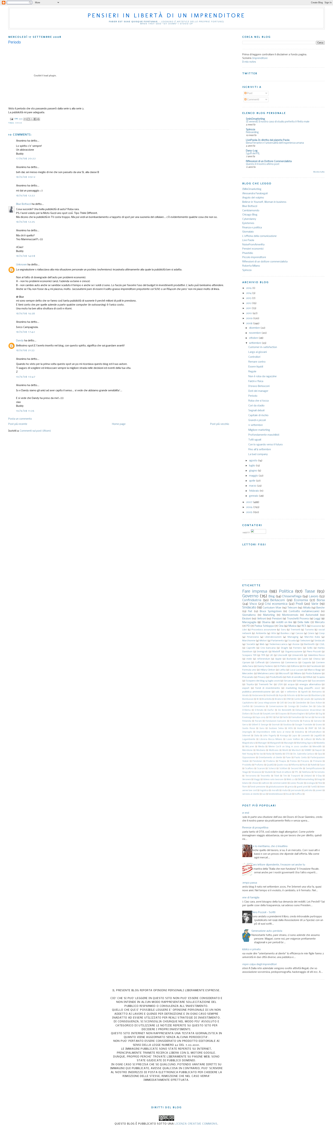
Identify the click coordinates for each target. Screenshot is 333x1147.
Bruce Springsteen (271, 611)
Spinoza (250, 129)
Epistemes (248, 223)
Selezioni (305, 640)
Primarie (317, 761)
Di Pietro (282, 666)
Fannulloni (296, 717)
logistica (264, 790)
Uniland (308, 776)
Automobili (312, 615)
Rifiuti (309, 677)
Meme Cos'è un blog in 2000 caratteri (288, 747)
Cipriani (246, 662)
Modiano (260, 750)
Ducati (256, 714)
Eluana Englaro (297, 714)
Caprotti (250, 648)
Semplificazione (314, 769)
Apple (278, 659)
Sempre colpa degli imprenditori (258, 964)
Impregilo (247, 732)
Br (258, 699)
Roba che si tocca (258, 400)
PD (248, 626)
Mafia (319, 739)
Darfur (270, 710)
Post (249, 93)
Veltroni (261, 618)
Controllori (254, 357)
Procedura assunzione (263, 629)
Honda (300, 728)
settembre (255, 343)
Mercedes (247, 673)
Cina (281, 626)
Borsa (321, 600)
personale (296, 790)
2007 (249, 502)
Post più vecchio (219, 424)
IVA (319, 728)
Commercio (291, 662)
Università (297, 655)
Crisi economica (276, 604)
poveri (319, 790)
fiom (244, 787)
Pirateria (270, 761)
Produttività (276, 677)
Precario (305, 761)
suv (264, 794)
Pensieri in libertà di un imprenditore (166, 15)
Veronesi (246, 780)
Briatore (279, 699)
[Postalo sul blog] (28, 119)
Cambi (297, 699)
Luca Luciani (297, 670)
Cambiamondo (250, 210)
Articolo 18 (292, 696)
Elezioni (246, 618)
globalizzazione (276, 787)
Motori (263, 640)
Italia (256, 736)
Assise (296, 644)
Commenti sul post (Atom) (35, 431)
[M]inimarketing (306, 780)
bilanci (245, 783)
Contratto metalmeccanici (304, 611)
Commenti (252, 99)
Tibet (276, 776)
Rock (304, 765)
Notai (269, 754)
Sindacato (249, 607)
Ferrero (318, 717)
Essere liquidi (255, 366)
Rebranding (252, 132)
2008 (249, 323)
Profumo (259, 765)
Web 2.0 (291, 780)
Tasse (310, 591)
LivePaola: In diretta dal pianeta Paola (267, 140)
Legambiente (248, 739)
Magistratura (248, 743)
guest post (302, 787)
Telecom (292, 607)
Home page (119, 424)
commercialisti (279, 783)
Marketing (269, 615)
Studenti (268, 772)
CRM (288, 699)
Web (262, 644)
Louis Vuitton (293, 739)
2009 (249, 318)
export (245, 688)
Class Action (316, 703)
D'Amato (259, 710)
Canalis (306, 699)
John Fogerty (269, 736)
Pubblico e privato (250, 949)
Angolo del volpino (253, 197)
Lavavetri (305, 736)
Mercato (320, 622)
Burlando (292, 659)
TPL (296, 772)
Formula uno (249, 670)
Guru (261, 728)
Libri (244, 629)
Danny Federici (265, 666)
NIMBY (308, 750)
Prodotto (246, 765)
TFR (263, 655)
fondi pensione (257, 787)
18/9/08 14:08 (25, 256)
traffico (298, 794)
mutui (285, 790)
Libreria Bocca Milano (270, 739)
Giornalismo (249, 615)
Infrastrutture (315, 732)
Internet (246, 736)
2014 (249, 293)
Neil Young (247, 754)
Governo (250, 596)
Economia (301, 600)
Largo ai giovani (257, 352)
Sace (322, 765)
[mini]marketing (255, 119)
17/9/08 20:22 (26, 158)
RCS (304, 626)
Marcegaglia (249, 622)
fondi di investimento (267, 688)
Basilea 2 (286, 633)
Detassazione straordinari (308, 710)
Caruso (299, 633)
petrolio (308, 790)
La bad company (258, 454)
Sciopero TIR (249, 655)
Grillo (310, 648)
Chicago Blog (249, 214)
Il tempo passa (248, 882)
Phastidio (247, 253)
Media (261, 747)
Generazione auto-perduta (266, 931)
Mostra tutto (319, 172)
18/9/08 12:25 (25, 221)
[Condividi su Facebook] (35, 119)
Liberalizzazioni (273, 637)
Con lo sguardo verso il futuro (265, 444)
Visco (253, 604)
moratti (275, 790)
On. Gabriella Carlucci (303, 754)
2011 (249, 308)
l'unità (314, 787)
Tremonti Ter (266, 684)
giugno (253, 470)
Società (250, 644)
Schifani (283, 769)
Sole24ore (302, 681)
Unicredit (282, 655)
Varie (314, 604)
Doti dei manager (258, 391)
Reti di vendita (294, 677)
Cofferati (260, 662)
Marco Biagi (314, 670)
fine (320, 783)
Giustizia (287, 725)
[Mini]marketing (251, 189)
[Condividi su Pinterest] (38, 119)
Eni (304, 666)
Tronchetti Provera (298, 618)
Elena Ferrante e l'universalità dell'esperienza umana (275, 143)
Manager (262, 743)
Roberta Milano (251, 265)
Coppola (306, 662)
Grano (319, 725)
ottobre (254, 338)
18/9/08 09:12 (25, 177)
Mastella (320, 743)
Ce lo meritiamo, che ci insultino (269, 846)
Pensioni (277, 618)
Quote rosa (282, 765)
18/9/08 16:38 (25, 313)
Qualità (270, 765)
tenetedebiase (276, 794)
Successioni (318, 681)
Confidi (245, 706)
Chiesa (317, 659)
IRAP (310, 728)
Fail (277, 717)
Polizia (293, 761)
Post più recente (17, 424)
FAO (271, 717)
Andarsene (257, 696)
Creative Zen (306, 706)
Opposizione (248, 758)
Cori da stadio (256, 405)
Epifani (311, 714)
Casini (305, 659)
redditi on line (284, 622)
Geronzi (318, 721)
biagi (319, 780)
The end (244, 813)
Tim (285, 776)
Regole (252, 371)
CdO (282, 703)
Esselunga (247, 717)
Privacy (262, 677)
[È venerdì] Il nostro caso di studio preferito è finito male (277, 122)
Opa (320, 754)
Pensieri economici (252, 248)
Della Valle (303, 622)
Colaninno (275, 662)
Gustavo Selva (276, 728)
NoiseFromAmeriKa (253, 244)
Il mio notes (249, 62)
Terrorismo (251, 776)
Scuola (292, 640)
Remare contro (257, 361)
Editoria (295, 666)
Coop (322, 633)
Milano (297, 673)
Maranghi (288, 743)
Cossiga (292, 706)
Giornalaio (248, 231)
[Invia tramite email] (25, 119)
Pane (288, 758)
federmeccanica (278, 644)
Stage (245, 772)
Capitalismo (248, 703)
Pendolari (257, 761)
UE (271, 655)
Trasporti (295, 776)
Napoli (318, 750)
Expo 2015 (260, 717)
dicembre (255, 328)
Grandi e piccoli (257, 420)
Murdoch (296, 750)
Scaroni (261, 769)
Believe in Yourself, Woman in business (264, 202)
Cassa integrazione (266, 703)
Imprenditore (260, 58)
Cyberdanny (249, 219)
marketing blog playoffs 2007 (303, 688)
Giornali (276, 725)
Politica (286, 591)
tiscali (289, 794)
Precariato (248, 677)
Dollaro (246, 714)
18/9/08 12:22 (25, 195)
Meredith (317, 747)
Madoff (276, 651)
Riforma (295, 765)
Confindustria (251, 600)
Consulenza (259, 706)
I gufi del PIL (253, 153)
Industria (299, 732)
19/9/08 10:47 (25, 376)
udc (278, 692)
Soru (283, 629)
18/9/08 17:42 (25, 332)
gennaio (254, 496)
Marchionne (248, 640)
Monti (285, 750)
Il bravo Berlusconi (259, 386)
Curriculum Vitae (272, 607)
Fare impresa (254, 591)
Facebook (315, 666)
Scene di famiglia (249, 897)
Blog (271, 596)
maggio (254, 475)
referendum (263, 659)
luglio (252, 465)
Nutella (278, 754)
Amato (245, 696)
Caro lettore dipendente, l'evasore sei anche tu (278, 864)
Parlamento (277, 640)
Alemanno (317, 692)
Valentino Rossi (316, 655)
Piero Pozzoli (314, 651)
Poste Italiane (313, 673)
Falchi (285, 717)
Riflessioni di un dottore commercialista (265, 261)
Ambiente (261, 633)
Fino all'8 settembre (259, 449)
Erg (320, 714)
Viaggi (257, 780)
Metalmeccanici (266, 673)
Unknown (21, 264)
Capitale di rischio (258, 415)
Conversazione (276, 706)
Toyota (250, 684)
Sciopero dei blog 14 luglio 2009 (263, 681)
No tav (259, 754)
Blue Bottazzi (23, 204)
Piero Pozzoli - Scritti (263, 912)
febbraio (254, 491)
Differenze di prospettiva (254, 827)
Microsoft (284, 673)
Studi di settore (284, 772)
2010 (249, 313)
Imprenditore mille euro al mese (273, 732)
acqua (291, 684)
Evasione (316, 626)
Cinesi (311, 633)
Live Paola (248, 240)
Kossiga (284, 736)
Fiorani (258, 721)
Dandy (20, 340)
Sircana (288, 681)
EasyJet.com (269, 714)
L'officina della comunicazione (259, 236)
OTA (287, 754)
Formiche (294, 721)
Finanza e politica (252, 227)
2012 (249, 303)
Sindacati (319, 640)
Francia (306, 721)
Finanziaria (253, 637)
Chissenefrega (291, 596)
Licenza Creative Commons (196, 1123)
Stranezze (256, 772)
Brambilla (267, 699)
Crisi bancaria (268, 648)
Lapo (294, 736)
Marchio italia (312, 637)
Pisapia (282, 761)
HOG (290, 728)
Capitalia (318, 699)
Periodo (252, 396)
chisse (18, 123)
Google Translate (303, 725)
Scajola (321, 677)
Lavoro (313, 596)
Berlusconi (277, 600)
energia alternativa (310, 684)
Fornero (297, 648)
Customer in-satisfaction (262, 347)
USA (280, 684)
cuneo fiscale (296, 783)
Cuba (319, 706)
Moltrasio (274, 750)
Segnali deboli (256, 410)
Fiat (250, 611)
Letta (282, 670)
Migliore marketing (259, 430)
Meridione (247, 750)
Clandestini (301, 703)
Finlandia (246, 721)
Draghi (284, 648)
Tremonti (295, 629)
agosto (253, 460)
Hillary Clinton (268, 670)
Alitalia (307, 607)
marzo (253, 485)
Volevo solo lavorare (273, 780)
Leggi (317, 618)
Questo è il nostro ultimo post (262, 164)
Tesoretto (265, 776)
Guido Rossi (248, 728)
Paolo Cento (300, 758)
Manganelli (275, 743)
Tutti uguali (254, 439)
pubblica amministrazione (256, 692)
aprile (252, 480)
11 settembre (255, 425)
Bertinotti (309, 644)
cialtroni (265, 783)
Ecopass (282, 714)
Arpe (281, 696)
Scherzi (272, 769)
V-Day (319, 776)
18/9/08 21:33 (25, 350)
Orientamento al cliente (270, 758)
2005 (249, 512)
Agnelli (304, 692)
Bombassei (247, 699)
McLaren (249, 747)
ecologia (310, 783)
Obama (266, 622)
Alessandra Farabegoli (255, 193)
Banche (320, 607)
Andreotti (271, 696)
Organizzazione (293, 651)
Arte (273, 633)
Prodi (299, 604)
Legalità (318, 736)
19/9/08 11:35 (25, 411)
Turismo (309, 629)
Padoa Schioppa (264, 626)
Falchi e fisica (255, 381)
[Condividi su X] (31, 119)
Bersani (304, 696)
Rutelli (314, 765)
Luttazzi (308, 739)
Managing (293, 637)
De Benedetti (284, 710)
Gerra (245, 725)
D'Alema (246, 710)
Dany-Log (252, 150)
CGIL (322, 644)
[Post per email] (11, 119)
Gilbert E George (259, 725)
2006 (249, 507)
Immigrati (262, 651)
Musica (292, 626)
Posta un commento (20, 419)
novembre (255, 333)
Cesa (289, 703)
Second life (296, 769)
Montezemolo (290, 615)
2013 (249, 298)
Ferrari (308, 717)
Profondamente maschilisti (263, 435)
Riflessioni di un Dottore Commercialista (269, 161)
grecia (291, 787)
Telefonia (306, 772)
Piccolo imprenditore (254, 257)
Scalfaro (249, 769)
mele (249, 659)
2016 (249, 288)
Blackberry (316, 696)
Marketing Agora (305, 743)
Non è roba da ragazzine (262, 376)
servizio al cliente (250, 794)
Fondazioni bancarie (276, 721)
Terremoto (319, 772)
